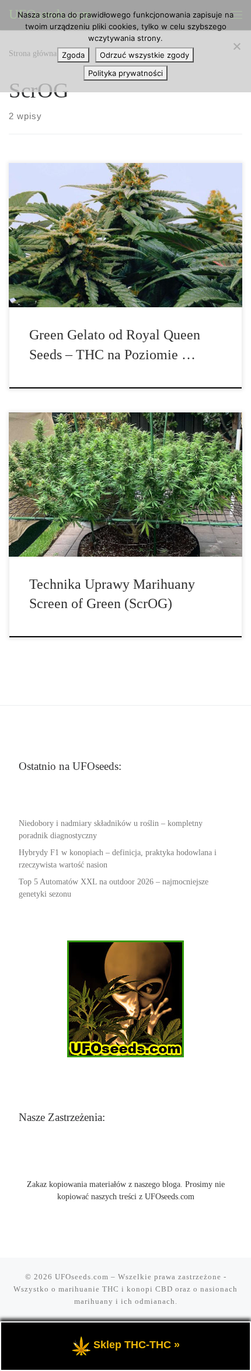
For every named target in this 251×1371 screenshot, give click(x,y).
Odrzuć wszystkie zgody (144, 55)
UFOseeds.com (82, 1276)
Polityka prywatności (125, 73)
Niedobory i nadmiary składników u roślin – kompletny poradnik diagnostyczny (111, 829)
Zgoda (73, 55)
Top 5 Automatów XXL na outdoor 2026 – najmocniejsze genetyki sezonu (113, 887)
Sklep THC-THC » (136, 1345)
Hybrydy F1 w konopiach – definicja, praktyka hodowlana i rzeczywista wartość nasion (118, 858)
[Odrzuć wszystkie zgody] (236, 46)
